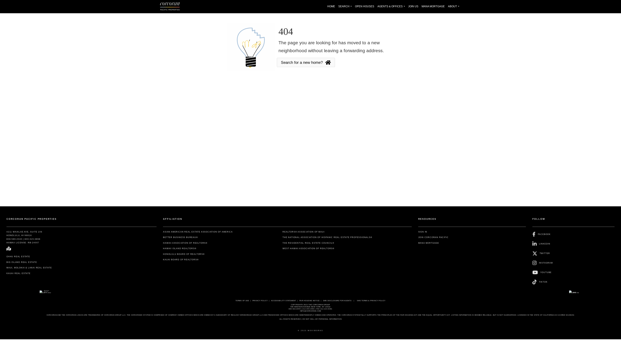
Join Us (413, 6)
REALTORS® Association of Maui (303, 232)
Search (345, 8)
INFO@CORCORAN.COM (310, 311)
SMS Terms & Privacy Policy (371, 300)
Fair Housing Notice (309, 300)
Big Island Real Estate (21, 262)
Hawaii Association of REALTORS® (185, 243)
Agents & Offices (391, 8)
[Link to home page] (171, 6)
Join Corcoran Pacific (433, 237)
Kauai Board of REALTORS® (181, 260)
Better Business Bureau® (180, 237)
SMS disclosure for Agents (337, 300)
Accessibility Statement (283, 300)
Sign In (422, 232)
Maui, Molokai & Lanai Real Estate (29, 268)
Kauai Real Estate (18, 273)
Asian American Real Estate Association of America (198, 232)
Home (331, 6)
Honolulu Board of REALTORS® (184, 254)
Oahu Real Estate (18, 256)
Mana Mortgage (433, 6)
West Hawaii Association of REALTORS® (308, 248)
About (454, 8)
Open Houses (364, 6)
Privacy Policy (260, 300)
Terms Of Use (242, 300)
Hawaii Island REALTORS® (179, 248)
